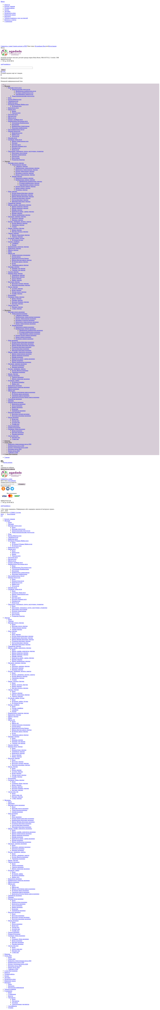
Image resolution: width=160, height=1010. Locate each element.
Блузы (14, 263)
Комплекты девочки (14, 248)
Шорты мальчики (13, 389)
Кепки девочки (16, 298)
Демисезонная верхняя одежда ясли (23, 96)
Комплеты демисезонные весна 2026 (19, 444)
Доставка (7, 11)
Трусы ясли (15, 136)
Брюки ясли (12, 109)
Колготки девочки (14, 282)
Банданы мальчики (18, 432)
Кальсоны (15, 409)
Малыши (7, 86)
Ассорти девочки (17, 288)
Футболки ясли (16, 106)
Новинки (7, 441)
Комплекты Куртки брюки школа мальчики (25, 397)
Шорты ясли (12, 118)
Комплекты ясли (13, 108)
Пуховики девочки (22, 190)
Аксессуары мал (13, 436)
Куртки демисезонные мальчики (26, 318)
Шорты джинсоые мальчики (21, 379)
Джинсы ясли (16, 113)
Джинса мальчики (14, 375)
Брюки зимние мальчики (23, 337)
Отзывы (10, 1007)
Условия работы (9, 8)
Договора (15, 1002)
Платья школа (16, 257)
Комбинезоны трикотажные (20, 126)
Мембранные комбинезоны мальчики (31, 330)
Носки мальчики (13, 417)
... (5, 84)
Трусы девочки (16, 278)
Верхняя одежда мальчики (16, 312)
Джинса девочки (13, 233)
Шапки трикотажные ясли (20, 141)
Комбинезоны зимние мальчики (26, 328)
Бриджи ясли (12, 116)
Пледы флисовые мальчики (20, 349)
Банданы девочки (17, 303)
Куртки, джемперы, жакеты (17, 369)
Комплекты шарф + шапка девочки (23, 211)
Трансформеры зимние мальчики (29, 333)
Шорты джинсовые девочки (21, 235)
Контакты (7, 16)
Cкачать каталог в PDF (20, 46)
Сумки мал (15, 439)
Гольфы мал (15, 424)
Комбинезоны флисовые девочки (22, 195)
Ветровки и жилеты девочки (25, 173)
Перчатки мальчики (18, 365)
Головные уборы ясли (15, 139)
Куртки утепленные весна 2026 (18, 447)
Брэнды (10, 996)
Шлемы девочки (17, 213)
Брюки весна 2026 (14, 451)
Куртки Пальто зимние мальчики (26, 335)
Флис (9, 98)
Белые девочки (16, 290)
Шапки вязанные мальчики (20, 355)
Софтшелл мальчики (22, 315)
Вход (44, 46)
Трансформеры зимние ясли (24, 94)
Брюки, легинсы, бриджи (16, 228)
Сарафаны (15, 243)
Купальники (12, 295)
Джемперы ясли (13, 101)
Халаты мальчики (13, 426)
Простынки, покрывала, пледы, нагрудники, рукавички (26, 151)
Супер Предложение (11, 454)
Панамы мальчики (17, 434)
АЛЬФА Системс (15, 512)
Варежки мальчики (18, 367)
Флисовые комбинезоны (19, 128)
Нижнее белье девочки (15, 273)
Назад (10, 522)
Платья (14, 245)
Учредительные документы (20, 1004)
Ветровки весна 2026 (14, 449)
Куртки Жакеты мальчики (20, 370)
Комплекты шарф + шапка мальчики (23, 359)
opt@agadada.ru (5, 64)
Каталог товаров (9, 6)
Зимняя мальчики (17, 325)
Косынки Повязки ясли (19, 146)
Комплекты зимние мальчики (25, 327)
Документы (11, 997)
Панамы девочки (17, 300)
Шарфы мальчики (17, 357)
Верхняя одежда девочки (16, 163)
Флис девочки (12, 191)
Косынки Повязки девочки (20, 302)
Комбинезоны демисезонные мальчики (28, 317)
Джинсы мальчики (18, 377)
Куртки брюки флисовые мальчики (23, 342)
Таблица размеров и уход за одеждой (16, 18)
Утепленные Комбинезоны (20, 123)
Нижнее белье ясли (14, 131)
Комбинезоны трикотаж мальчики (19, 387)
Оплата (6, 10)
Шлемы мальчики (17, 360)
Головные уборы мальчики (16, 429)
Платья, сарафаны (13, 241)
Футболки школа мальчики (20, 394)
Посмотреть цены (10, 13)
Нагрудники (16, 158)
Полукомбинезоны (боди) (16, 129)
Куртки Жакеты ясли (14, 99)
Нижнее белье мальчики (15, 402)
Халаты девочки (13, 272)
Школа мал (11, 390)
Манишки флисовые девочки (21, 201)
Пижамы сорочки (13, 267)
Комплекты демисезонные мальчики (27, 322)
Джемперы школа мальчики (20, 395)
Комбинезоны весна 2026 (16, 446)
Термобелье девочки (14, 203)
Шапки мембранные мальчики (21, 362)
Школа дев (11, 253)
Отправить (22, 484)
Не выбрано (39, 46)
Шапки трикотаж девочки (20, 206)
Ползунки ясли (13, 114)
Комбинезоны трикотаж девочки (18, 246)
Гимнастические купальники (21, 255)
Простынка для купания (19, 153)
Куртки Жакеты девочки (19, 223)
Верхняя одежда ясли (15, 88)
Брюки (14, 111)
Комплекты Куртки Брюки (20, 258)
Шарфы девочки (17, 210)
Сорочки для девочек (18, 270)
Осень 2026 (8, 442)
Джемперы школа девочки (20, 265)
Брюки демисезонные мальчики (26, 323)
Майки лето (15, 384)
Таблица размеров (10, 989)
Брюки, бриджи (13, 374)
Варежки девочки (17, 220)
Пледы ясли (15, 156)
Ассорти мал (16, 422)
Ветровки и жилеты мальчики (25, 320)
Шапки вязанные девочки (20, 208)
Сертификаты (12, 1006)
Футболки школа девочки (20, 262)
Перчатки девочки (18, 218)
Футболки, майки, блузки (16, 238)
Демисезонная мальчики (19, 313)
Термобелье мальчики (15, 399)
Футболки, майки (13, 380)
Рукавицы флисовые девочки (21, 198)
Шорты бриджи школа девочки (22, 260)
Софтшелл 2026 (13, 452)
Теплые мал (15, 421)
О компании (8, 21)
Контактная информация (16, 987)
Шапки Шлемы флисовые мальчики (23, 345)
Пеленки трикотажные (19, 154)
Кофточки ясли (13, 103)
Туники (14, 226)
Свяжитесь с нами (6, 479)
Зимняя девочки (17, 176)
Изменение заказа (10, 15)
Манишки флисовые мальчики (21, 350)
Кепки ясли (15, 149)
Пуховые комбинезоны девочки (29, 183)
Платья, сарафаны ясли (15, 119)
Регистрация (52, 46)
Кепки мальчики (17, 431)
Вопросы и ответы (10, 20)
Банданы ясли (16, 144)
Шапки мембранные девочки (21, 215)
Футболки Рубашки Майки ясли (18, 104)
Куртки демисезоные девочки (25, 171)
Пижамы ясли (12, 138)
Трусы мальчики (17, 405)
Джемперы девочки (18, 225)
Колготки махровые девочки (21, 285)
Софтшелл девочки (22, 166)
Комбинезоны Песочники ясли (18, 121)
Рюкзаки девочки (17, 307)
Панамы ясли (16, 148)
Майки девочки (17, 280)
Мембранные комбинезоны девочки (30, 181)
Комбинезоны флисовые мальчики (23, 344)
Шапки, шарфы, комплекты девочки (19, 205)
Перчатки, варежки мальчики (17, 364)
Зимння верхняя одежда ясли (21, 89)
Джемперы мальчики (18, 372)
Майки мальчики (17, 407)
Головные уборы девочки (16, 297)
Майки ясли (15, 134)
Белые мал (15, 419)
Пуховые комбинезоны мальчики (29, 332)
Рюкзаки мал (16, 437)
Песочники (15, 124)
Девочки (7, 161)
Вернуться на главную (8, 469)
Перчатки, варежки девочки (17, 216)
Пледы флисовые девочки (20, 200)
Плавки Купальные (14, 427)
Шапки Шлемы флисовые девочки (23, 196)
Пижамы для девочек (18, 268)
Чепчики (14, 143)
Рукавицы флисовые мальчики (21, 347)
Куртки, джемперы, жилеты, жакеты (19, 221)
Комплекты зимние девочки (24, 178)
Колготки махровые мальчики (21, 415)
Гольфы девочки (17, 293)
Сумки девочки (17, 308)
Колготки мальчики (14, 412)
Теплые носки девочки (19, 292)
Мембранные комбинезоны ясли (26, 91)
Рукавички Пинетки (18, 159)
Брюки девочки (17, 230)
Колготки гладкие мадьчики (21, 414)
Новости (7, 4)
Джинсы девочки (17, 236)
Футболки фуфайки (18, 382)
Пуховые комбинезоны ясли (24, 93)
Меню (3, 1)
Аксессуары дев (13, 305)
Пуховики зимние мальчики (24, 339)
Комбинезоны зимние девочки (25, 180)
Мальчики (7, 310)
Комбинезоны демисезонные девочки (27, 168)
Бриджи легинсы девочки (20, 231)
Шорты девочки (13, 250)
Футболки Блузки (17, 240)
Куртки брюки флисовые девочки (22, 193)
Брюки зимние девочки (23, 188)
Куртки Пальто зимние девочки (26, 186)
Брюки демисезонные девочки (25, 175)
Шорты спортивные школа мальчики (23, 392)
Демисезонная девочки (19, 164)
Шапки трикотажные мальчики (22, 354)
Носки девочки (13, 287)
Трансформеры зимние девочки (29, 185)
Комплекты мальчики (15, 385)
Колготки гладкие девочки (20, 283)
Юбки (10, 251)
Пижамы (11, 400)
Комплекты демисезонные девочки (27, 170)
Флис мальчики (13, 340)
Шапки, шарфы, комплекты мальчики (20, 352)
